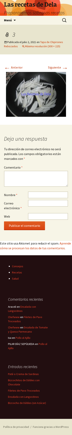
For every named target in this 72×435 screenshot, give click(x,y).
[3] (36, 94)
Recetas (17, 272)
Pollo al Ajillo (23, 338)
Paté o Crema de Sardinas (23, 374)
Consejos (17, 266)
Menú (8, 20)
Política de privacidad (16, 427)
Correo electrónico (13, 205)
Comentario (13, 167)
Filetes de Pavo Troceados (24, 390)
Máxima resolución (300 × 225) (42, 46)
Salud (15, 278)
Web (7, 216)
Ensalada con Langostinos (23, 397)
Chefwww (14, 317)
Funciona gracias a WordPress (51, 427)
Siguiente (58, 67)
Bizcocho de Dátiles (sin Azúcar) (27, 403)
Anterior (13, 67)
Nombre (10, 195)
